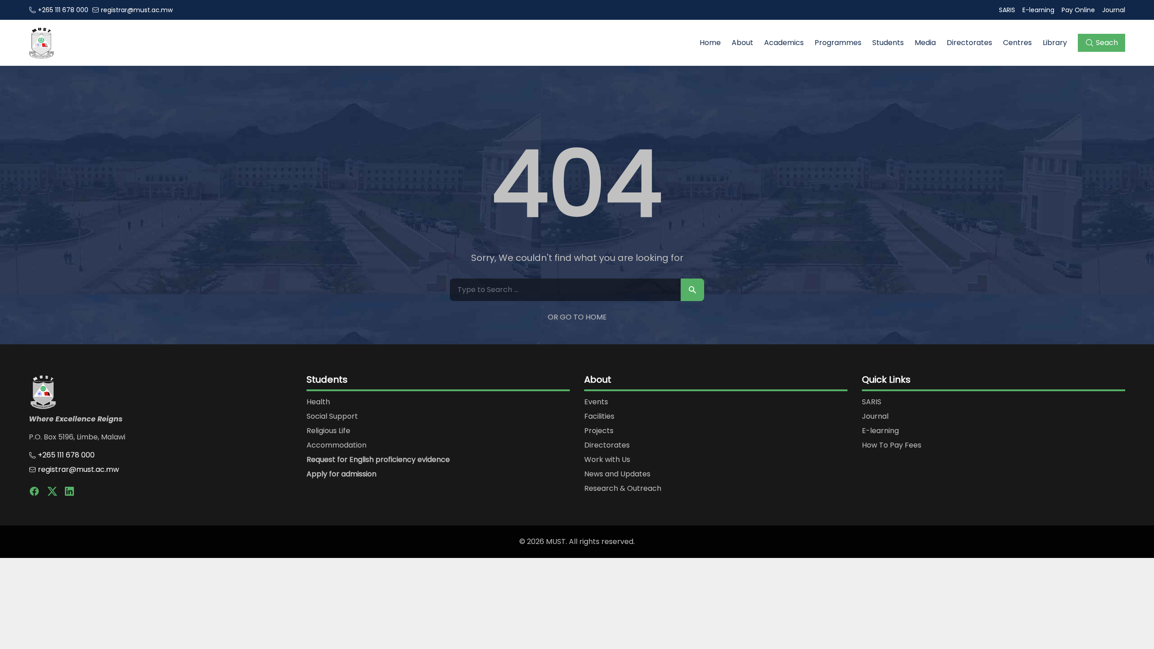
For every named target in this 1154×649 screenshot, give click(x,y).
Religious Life (328, 430)
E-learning (1038, 9)
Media (925, 42)
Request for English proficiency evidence (378, 459)
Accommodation (336, 445)
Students (888, 42)
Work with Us (607, 459)
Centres (1017, 42)
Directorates (969, 42)
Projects (599, 430)
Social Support (332, 416)
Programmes (838, 42)
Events (596, 402)
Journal (1113, 9)
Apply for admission (341, 474)
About (742, 42)
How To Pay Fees (891, 445)
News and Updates (617, 474)
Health (318, 402)
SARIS (1007, 9)
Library (1055, 42)
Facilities (599, 416)
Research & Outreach (622, 488)
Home (710, 42)
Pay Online (1078, 9)
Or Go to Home (577, 317)
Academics (784, 42)
